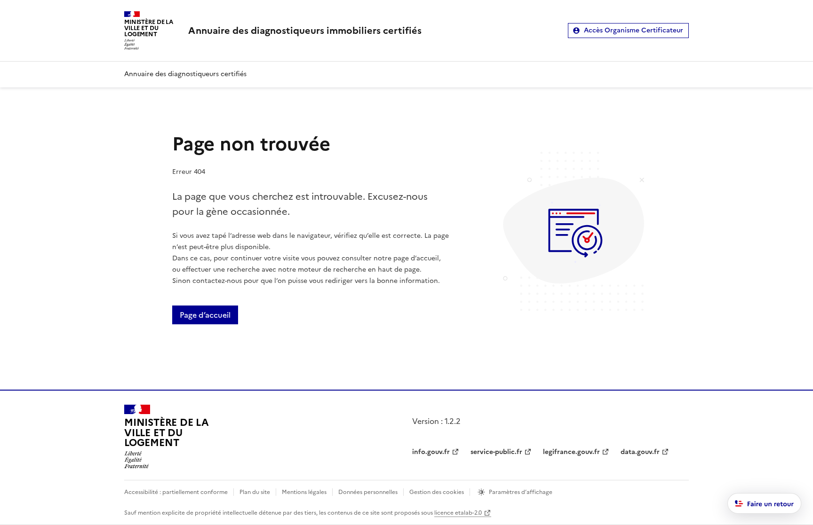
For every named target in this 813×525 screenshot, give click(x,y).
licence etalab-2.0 (458, 513)
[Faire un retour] (764, 503)
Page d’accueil (205, 315)
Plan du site (254, 492)
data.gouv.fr (640, 452)
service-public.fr (496, 452)
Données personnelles (368, 492)
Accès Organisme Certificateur (633, 30)
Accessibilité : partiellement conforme (176, 492)
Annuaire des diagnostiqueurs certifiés (185, 74)
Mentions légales (304, 492)
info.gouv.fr (431, 452)
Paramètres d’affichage (520, 492)
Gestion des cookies (436, 492)
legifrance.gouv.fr (571, 452)
